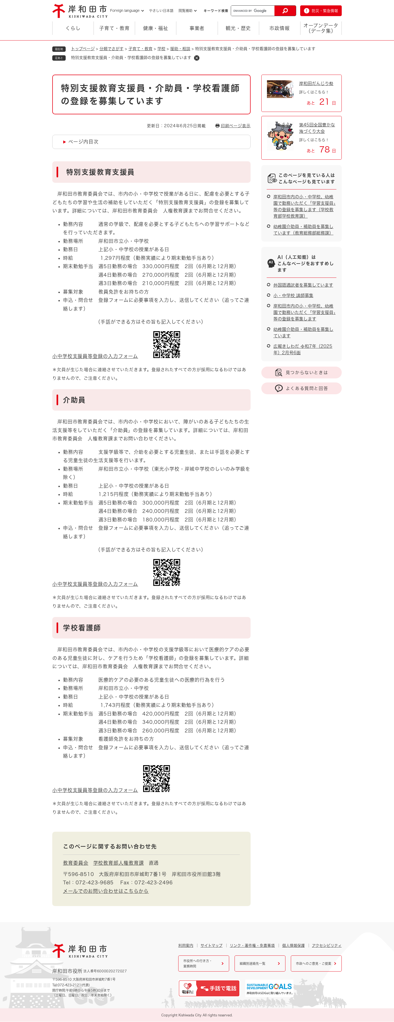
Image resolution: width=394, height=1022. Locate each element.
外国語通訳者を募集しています (303, 285)
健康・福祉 (156, 28)
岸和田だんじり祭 (316, 83)
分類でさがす (111, 49)
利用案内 (185, 945)
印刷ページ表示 (236, 126)
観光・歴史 (238, 28)
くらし (73, 28)
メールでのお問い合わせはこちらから (106, 891)
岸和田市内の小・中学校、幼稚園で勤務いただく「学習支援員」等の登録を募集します (304, 312)
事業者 (197, 28)
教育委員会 (75, 862)
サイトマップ (211, 945)
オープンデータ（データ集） (320, 28)
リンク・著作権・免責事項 (252, 945)
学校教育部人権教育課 (118, 862)
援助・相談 (180, 49)
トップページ (83, 49)
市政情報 (279, 28)
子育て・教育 (114, 28)
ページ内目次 (83, 141)
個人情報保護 (293, 945)
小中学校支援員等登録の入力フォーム (95, 356)
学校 (161, 49)
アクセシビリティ (327, 945)
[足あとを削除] (197, 58)
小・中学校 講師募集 (293, 295)
